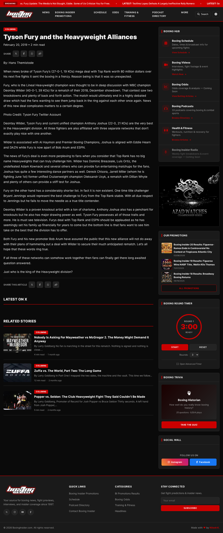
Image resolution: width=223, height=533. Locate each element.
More (184, 12)
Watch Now (178, 74)
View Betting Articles (183, 96)
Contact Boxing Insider (82, 511)
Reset (203, 347)
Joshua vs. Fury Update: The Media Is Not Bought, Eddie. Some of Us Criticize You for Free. (56, 3)
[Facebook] (31, 512)
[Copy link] (40, 54)
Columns (10, 29)
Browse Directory (181, 118)
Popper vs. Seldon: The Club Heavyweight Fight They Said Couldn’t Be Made (89, 396)
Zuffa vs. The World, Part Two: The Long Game (67, 370)
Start (175, 347)
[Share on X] (16, 54)
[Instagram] (14, 512)
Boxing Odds (122, 499)
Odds (115, 12)
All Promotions (189, 288)
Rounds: (184, 354)
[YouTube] (23, 512)
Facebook (204, 462)
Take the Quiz (189, 424)
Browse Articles (180, 139)
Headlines (120, 511)
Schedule (100, 12)
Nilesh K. (215, 527)
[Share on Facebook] (24, 54)
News (45, 12)
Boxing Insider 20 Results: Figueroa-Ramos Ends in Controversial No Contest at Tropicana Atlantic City (194, 248)
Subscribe (190, 508)
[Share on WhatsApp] (32, 54)
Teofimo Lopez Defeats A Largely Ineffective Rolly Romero (158, 3)
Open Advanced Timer (190, 364)
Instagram (176, 462)
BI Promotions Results (127, 493)
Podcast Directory (159, 14)
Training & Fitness (131, 14)
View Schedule (179, 52)
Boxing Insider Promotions (65, 14)
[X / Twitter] (6, 512)
